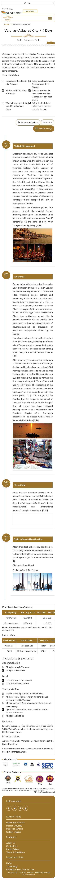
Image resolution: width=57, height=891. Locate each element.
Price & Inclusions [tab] (29, 122)
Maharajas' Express (15, 822)
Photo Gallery (12, 849)
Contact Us (11, 846)
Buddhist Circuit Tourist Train (20, 869)
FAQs (9, 863)
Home (6, 24)
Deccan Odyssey (14, 825)
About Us (10, 842)
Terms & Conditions (15, 852)
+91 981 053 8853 (14, 13)
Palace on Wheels (14, 828)
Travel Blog (11, 866)
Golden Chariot (13, 831)
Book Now (47, 122)
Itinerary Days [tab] (45, 128)
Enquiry (30, 11)
